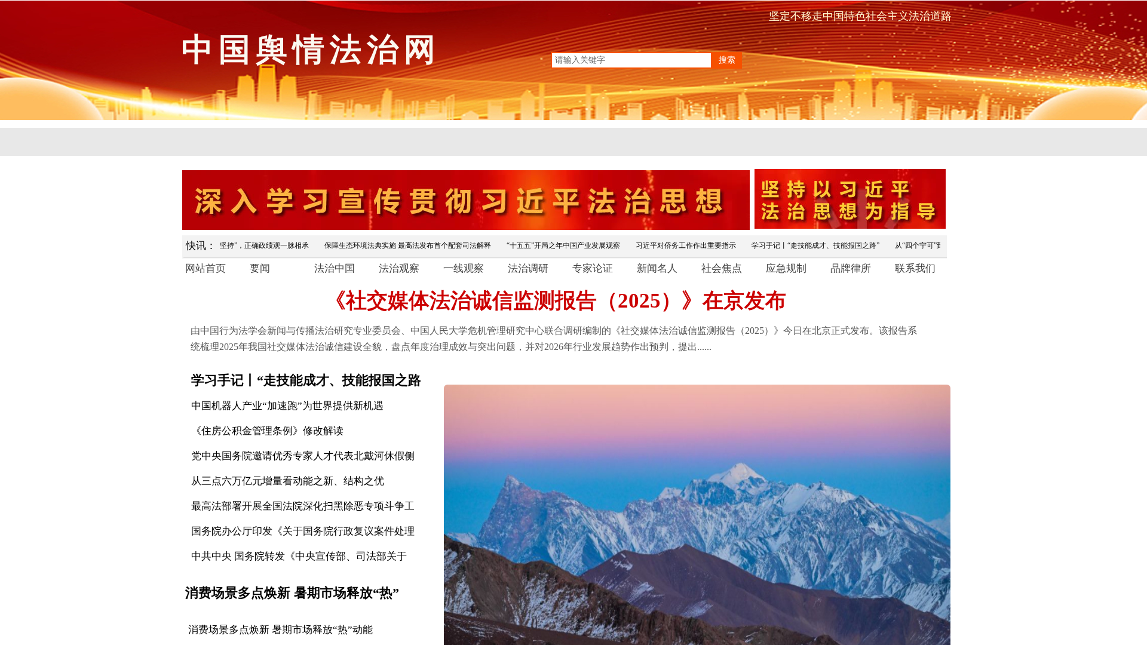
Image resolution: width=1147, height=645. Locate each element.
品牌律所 (850, 268)
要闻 (260, 268)
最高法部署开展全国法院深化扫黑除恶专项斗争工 (303, 506)
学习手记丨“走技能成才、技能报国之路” (791, 245)
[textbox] (631, 60)
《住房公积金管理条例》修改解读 (267, 431)
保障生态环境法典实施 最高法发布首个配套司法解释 (383, 245)
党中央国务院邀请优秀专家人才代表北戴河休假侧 (303, 456)
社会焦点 (721, 268)
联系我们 (915, 268)
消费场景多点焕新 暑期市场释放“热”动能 (280, 629)
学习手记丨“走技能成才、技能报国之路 (306, 380)
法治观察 (399, 268)
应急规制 (786, 268)
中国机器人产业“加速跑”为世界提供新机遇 (287, 405)
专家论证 (592, 268)
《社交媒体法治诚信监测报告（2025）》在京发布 (555, 300)
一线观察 (463, 268)
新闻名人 (657, 268)
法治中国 (334, 268)
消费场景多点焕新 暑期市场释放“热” (292, 592)
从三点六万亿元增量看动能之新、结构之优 (287, 481)
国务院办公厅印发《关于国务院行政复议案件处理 (303, 531)
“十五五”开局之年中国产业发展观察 (539, 245)
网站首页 (205, 268)
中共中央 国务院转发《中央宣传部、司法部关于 (299, 556)
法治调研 (528, 268)
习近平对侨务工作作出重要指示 (661, 245)
